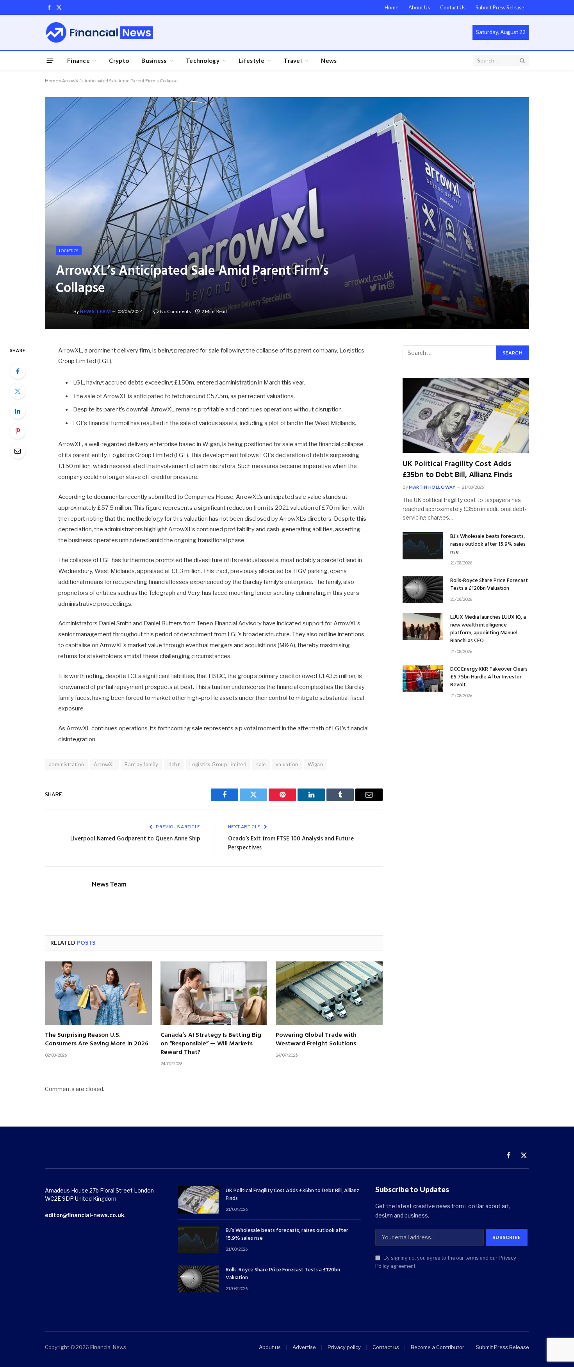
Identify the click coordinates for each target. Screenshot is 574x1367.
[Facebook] (17, 371)
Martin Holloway (432, 486)
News (329, 60)
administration (66, 764)
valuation (287, 764)
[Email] (17, 451)
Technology (202, 60)
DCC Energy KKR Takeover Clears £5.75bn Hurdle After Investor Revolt (489, 677)
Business (153, 60)
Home (391, 7)
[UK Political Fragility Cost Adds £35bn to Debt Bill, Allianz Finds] (466, 415)
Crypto (119, 60)
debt (174, 764)
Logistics (68, 250)
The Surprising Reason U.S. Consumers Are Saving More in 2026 (96, 1039)
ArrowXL (104, 764)
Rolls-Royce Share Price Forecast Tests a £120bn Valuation (489, 585)
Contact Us (452, 7)
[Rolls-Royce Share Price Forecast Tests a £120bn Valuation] (423, 589)
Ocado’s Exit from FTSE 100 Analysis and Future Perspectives (291, 843)
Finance (78, 60)
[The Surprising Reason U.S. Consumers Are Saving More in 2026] (98, 993)
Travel (292, 60)
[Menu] (50, 60)
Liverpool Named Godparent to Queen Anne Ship (135, 839)
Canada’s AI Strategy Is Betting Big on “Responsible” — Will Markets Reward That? (210, 1044)
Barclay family (141, 764)
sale (261, 764)
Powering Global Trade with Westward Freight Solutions (316, 1039)
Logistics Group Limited (217, 764)
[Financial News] (99, 32)
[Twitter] (17, 391)
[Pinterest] (17, 431)
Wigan (315, 764)
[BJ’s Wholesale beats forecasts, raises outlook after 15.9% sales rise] (423, 545)
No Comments (175, 311)
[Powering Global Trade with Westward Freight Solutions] (329, 993)
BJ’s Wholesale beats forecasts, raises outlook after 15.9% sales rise (488, 544)
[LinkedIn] (17, 411)
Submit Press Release (500, 7)
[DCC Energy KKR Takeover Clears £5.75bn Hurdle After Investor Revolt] (423, 678)
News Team (95, 311)
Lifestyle (251, 60)
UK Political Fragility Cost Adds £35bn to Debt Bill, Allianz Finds (457, 469)
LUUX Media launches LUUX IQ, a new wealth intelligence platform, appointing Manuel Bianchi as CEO (488, 629)
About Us (419, 7)
